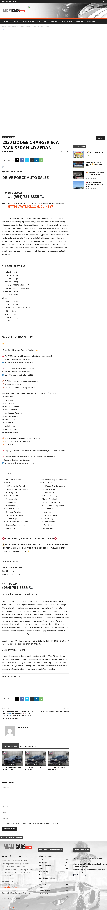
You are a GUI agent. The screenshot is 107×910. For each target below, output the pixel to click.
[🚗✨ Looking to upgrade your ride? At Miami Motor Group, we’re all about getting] (78, 175)
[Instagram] (8, 907)
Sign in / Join (6, 1)
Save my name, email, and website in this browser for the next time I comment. (31, 824)
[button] (102, 21)
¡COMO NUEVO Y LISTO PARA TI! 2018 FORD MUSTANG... (93, 164)
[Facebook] (99, 1)
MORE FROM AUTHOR (28, 746)
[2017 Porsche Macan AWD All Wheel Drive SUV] (12, 758)
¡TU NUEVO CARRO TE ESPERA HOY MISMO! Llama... (93, 184)
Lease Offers (67, 21)
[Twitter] (103, 1)
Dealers (54, 21)
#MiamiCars (90, 21)
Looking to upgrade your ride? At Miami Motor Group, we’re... (94, 174)
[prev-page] (3, 774)
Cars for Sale (28, 21)
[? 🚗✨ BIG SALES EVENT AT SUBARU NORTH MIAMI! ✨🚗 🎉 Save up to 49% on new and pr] (78, 154)
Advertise (79, 21)
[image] (18, 847)
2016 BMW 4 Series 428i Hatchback (54, 711)
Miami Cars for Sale (13, 26)
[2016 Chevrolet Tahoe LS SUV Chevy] (35, 758)
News (15, 1)
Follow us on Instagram (11, 837)
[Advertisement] (35, 186)
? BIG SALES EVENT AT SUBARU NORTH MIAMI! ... (94, 154)
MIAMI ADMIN (8, 151)
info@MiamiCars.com (10, 887)
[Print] (32, 160)
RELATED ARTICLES (10, 746)
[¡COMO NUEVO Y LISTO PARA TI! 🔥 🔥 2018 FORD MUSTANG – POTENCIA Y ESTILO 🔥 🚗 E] (78, 164)
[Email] (17, 160)
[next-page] (7, 774)
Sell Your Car (42, 21)
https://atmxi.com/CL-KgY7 (30, 206)
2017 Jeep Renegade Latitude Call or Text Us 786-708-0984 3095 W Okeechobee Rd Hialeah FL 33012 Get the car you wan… (17, 714)
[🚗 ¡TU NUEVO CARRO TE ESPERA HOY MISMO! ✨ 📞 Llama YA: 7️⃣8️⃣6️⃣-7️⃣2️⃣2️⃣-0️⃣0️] (78, 185)
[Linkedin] (36, 160)
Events (15, 21)
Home (4, 26)
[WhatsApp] (41, 160)
